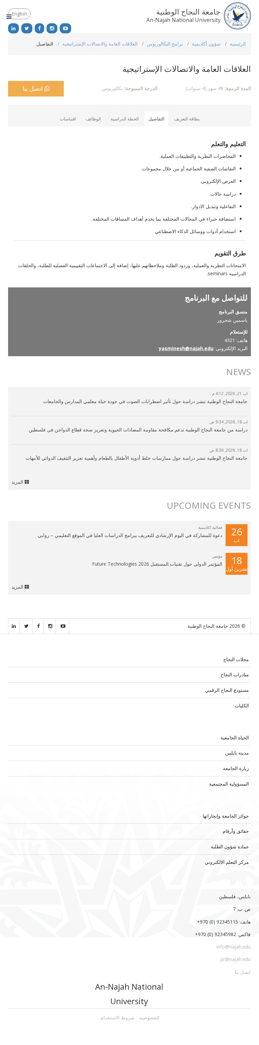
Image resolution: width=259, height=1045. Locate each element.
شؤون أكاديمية (206, 43)
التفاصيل (156, 119)
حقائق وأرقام (236, 831)
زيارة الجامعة (236, 768)
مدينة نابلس (237, 753)
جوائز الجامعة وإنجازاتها (226, 816)
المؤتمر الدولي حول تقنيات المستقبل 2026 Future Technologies (157, 564)
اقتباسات (68, 119)
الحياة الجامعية (235, 737)
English (19, 13)
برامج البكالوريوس (165, 43)
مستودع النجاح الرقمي (227, 690)
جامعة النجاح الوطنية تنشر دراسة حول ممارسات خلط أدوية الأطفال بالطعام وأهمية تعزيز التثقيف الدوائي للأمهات (137, 458)
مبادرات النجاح (235, 674)
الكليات (242, 705)
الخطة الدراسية (125, 119)
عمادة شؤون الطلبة (230, 846)
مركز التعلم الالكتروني (227, 862)
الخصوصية (149, 1017)
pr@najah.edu (236, 959)
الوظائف (93, 119)
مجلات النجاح (236, 659)
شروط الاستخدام (117, 1017)
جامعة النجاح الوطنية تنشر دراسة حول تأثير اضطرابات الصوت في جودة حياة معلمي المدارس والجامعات (145, 401)
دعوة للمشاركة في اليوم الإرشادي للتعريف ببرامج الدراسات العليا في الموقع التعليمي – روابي (130, 535)
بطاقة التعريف (187, 119)
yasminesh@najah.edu (186, 348)
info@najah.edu (234, 946)
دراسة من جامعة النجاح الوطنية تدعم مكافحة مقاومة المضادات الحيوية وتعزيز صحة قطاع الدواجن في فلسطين (138, 429)
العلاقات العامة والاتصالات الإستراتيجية (100, 43)
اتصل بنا (34, 88)
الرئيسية (238, 43)
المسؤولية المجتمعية (229, 784)
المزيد (18, 482)
